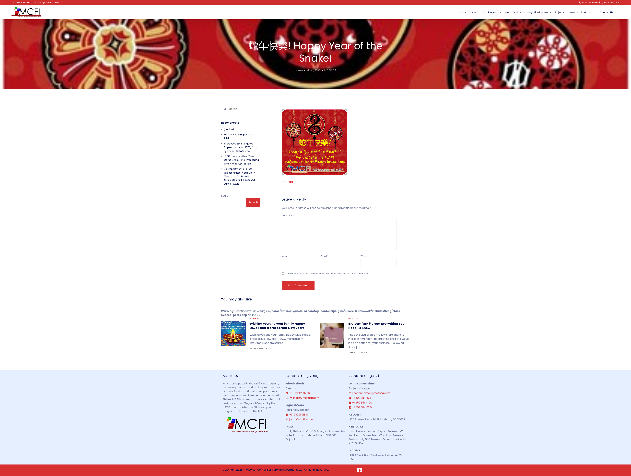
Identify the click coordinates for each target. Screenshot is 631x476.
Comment (288, 215)
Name (286, 256)
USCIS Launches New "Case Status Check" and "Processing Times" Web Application (241, 160)
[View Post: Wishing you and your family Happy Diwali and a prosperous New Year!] (233, 333)
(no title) (229, 129)
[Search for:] (240, 109)
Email (324, 256)
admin (299, 70)
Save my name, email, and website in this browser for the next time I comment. (327, 273)
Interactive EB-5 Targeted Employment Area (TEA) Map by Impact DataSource (240, 147)
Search (225, 196)
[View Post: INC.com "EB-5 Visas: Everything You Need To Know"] (332, 335)
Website (365, 256)
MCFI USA (330, 70)
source (287, 181)
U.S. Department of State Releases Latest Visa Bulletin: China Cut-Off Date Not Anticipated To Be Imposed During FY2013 (240, 176)
